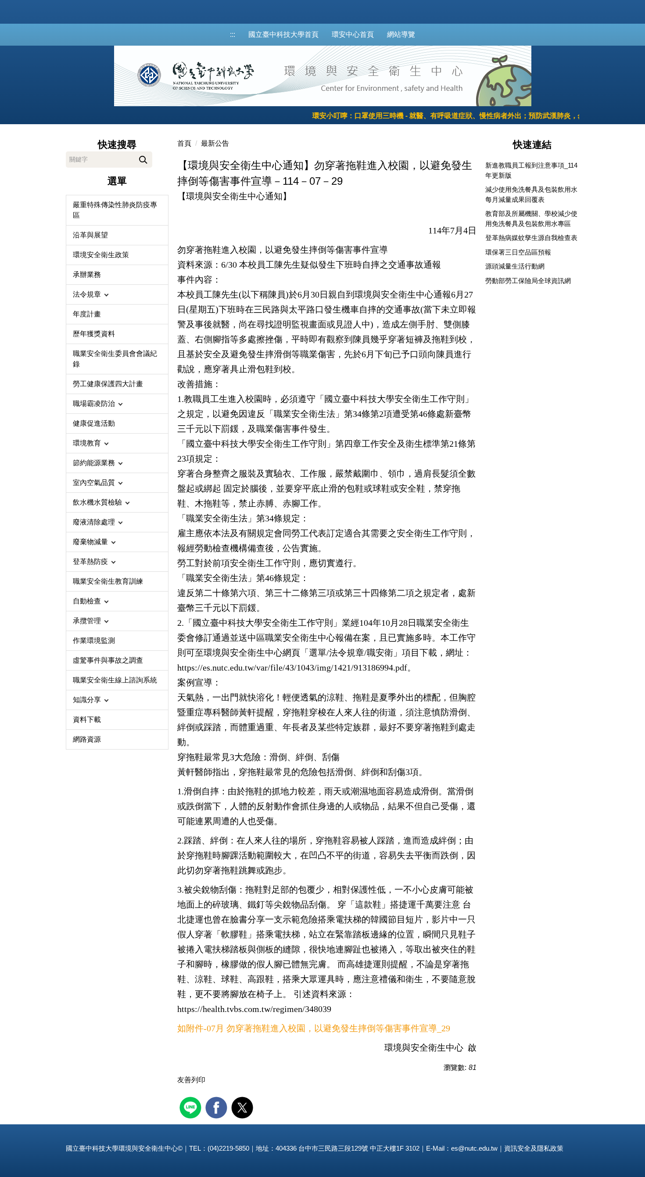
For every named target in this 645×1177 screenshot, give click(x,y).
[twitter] (243, 1106)
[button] (117, 294)
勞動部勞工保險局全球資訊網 (528, 280)
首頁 (184, 143)
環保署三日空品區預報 (518, 252)
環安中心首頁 (353, 34)
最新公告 (215, 143)
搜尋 (143, 158)
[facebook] (217, 1106)
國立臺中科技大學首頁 (283, 34)
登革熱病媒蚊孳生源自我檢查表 (531, 237)
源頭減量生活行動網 (515, 266)
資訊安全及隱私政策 (533, 1148)
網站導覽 (401, 34)
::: (232, 34)
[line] (191, 1106)
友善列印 (191, 1080)
